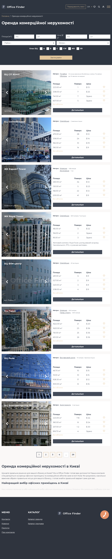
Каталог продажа (36, 524)
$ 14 (88, 139)
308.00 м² (57, 92)
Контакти (6, 519)
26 (78, 337)
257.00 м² (57, 427)
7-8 (78, 418)
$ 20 (88, 324)
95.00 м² (56, 238)
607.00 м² (57, 101)
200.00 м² (57, 195)
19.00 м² (56, 375)
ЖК (73, 49)
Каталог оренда (35, 519)
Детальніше (78, 110)
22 (78, 191)
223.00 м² (57, 87)
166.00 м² (57, 191)
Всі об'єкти (58, 104)
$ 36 (88, 328)
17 (78, 380)
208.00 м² (57, 289)
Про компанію (8, 532)
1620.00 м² (57, 328)
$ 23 (88, 186)
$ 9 (87, 147)
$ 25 (88, 92)
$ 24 (88, 418)
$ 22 (88, 229)
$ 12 (88, 134)
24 (78, 139)
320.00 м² (57, 285)
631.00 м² (57, 337)
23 (78, 328)
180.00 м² (57, 422)
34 (78, 182)
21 (78, 324)
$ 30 (88, 427)
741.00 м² (57, 96)
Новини (5, 524)
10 (78, 143)
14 (78, 147)
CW (64, 49)
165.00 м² (57, 229)
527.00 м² (57, 280)
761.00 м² (57, 333)
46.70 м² (56, 371)
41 (78, 195)
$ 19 (88, 143)
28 (78, 134)
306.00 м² (57, 139)
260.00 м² (57, 182)
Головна (5, 16)
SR (81, 49)
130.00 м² (57, 186)
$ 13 (88, 87)
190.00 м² (57, 147)
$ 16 (87, 384)
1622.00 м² (57, 324)
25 (78, 333)
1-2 (78, 427)
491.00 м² (57, 276)
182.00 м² (57, 143)
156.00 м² (57, 233)
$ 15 (87, 371)
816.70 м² (57, 431)
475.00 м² (57, 134)
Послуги (5, 528)
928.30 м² (57, 380)
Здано (89, 96)
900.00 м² (57, 384)
